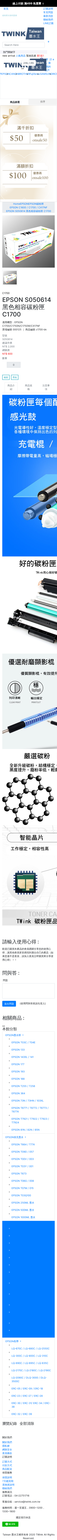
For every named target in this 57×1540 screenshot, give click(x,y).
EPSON (5, 73)
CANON (13, 73)
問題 (5, 980)
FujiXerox (35, 73)
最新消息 (48, 15)
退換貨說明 (8, 1484)
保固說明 (7, 1477)
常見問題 (48, 12)
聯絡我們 (48, 19)
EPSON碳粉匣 (13, 1224)
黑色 (15, 377)
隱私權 (6, 1445)
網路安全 (7, 1449)
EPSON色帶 (12, 1341)
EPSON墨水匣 (13, 1035)
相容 (6, 377)
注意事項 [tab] (46, 387)
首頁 (5, 8)
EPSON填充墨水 (14, 1137)
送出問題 (9, 1003)
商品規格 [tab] (28, 387)
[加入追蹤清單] (53, 290)
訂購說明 (48, 8)
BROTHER (24, 73)
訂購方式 (7, 1461)
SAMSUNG (46, 73)
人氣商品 (21, 55)
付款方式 (7, 1465)
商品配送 (7, 1468)
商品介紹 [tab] (11, 387)
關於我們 (7, 1437)
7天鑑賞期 (7, 1481)
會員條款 (7, 1453)
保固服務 (7, 1472)
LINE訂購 (48, 23)
